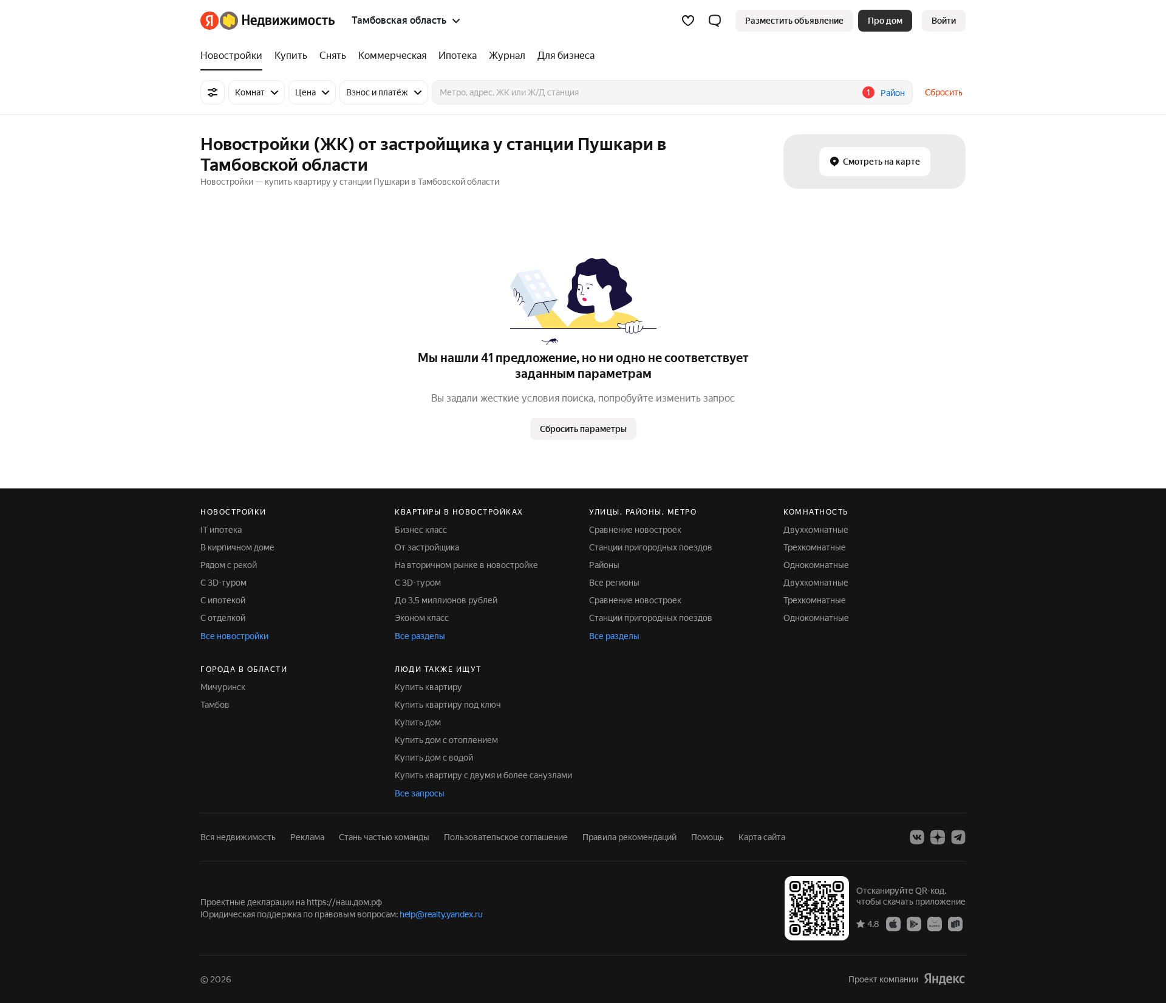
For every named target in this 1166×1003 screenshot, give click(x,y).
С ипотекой (222, 600)
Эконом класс (422, 618)
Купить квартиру (428, 687)
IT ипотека (221, 530)
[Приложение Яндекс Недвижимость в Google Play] (914, 923)
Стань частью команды (384, 837)
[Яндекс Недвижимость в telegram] (958, 837)
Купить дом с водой (434, 757)
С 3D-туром (223, 582)
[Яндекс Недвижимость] (267, 21)
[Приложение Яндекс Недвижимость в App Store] (893, 923)
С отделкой (222, 618)
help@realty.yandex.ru (441, 914)
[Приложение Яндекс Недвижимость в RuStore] (955, 923)
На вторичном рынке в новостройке (466, 565)
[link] (944, 21)
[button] (715, 21)
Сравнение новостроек (635, 530)
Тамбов (215, 705)
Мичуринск (222, 687)
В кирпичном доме (237, 547)
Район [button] (893, 93)
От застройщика (427, 547)
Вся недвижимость (238, 837)
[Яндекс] (944, 979)
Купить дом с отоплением (446, 740)
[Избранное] (688, 21)
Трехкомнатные (814, 547)
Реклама (307, 837)
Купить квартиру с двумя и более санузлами (483, 775)
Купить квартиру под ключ (448, 705)
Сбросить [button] (944, 92)
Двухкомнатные (815, 530)
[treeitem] (234, 55)
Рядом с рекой (228, 565)
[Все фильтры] (212, 92)
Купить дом (418, 722)
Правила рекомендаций (629, 837)
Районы (604, 565)
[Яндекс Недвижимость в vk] (917, 837)
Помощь (707, 837)
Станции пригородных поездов (650, 547)
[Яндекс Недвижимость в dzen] (937, 837)
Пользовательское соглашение (506, 837)
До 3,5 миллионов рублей (446, 600)
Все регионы (614, 582)
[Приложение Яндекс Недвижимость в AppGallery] (934, 923)
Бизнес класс (421, 530)
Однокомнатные (816, 565)
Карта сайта (761, 837)
